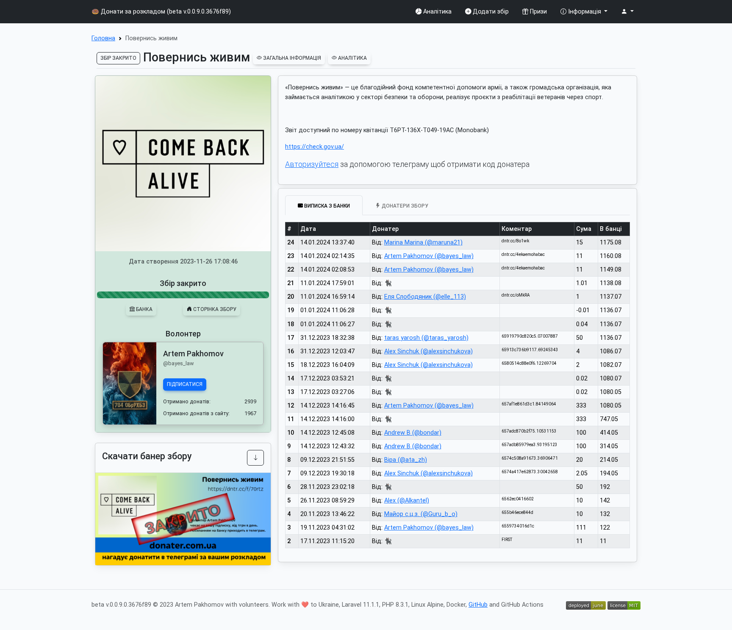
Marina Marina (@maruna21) (423, 242)
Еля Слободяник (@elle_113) (425, 296)
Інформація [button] (584, 11)
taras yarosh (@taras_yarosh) (426, 337)
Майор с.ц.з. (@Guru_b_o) (421, 514)
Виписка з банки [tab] (326, 205)
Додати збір (490, 11)
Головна (103, 38)
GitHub (478, 604)
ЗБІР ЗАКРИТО (118, 58)
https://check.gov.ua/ (314, 146)
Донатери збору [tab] (404, 205)
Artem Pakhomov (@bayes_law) (429, 256)
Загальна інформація (291, 58)
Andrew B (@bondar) (412, 432)
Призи (537, 11)
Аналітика (436, 11)
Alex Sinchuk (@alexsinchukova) (428, 351)
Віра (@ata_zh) (405, 459)
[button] (627, 11)
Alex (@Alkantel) (406, 500)
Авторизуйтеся (311, 164)
